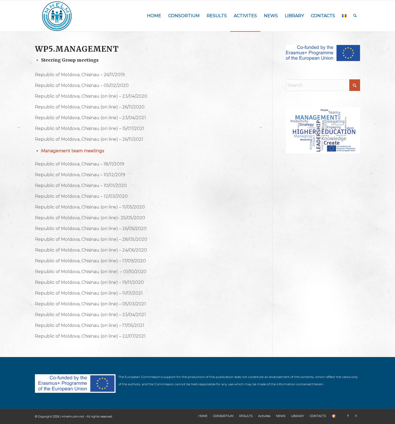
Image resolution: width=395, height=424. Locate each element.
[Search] (355, 15)
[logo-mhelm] (57, 15)
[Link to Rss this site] (356, 416)
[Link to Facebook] (348, 416)
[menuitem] (154, 15)
